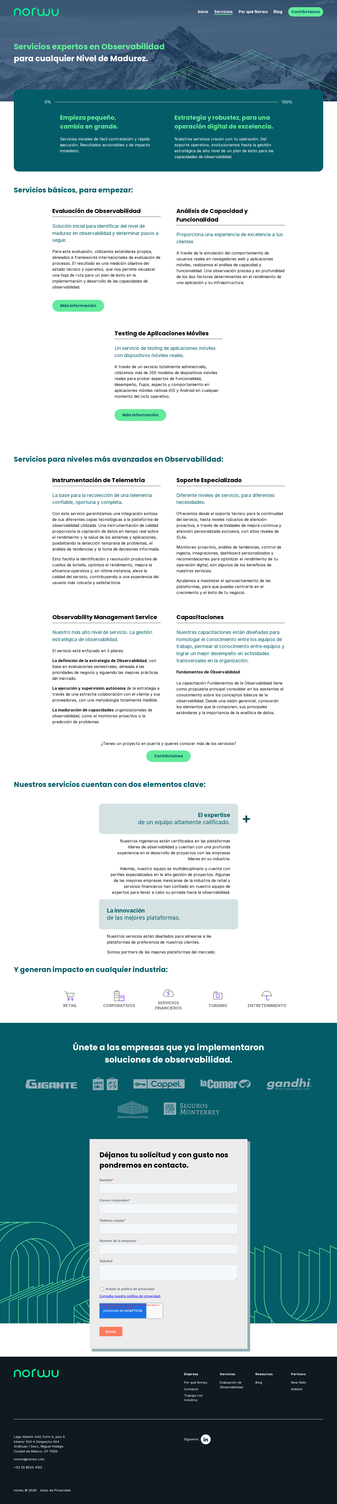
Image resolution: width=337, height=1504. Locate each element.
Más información (78, 305)
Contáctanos (305, 12)
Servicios (223, 11)
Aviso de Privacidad (55, 1490)
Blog (278, 11)
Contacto (191, 1389)
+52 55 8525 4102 (28, 1467)
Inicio (203, 11)
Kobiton (296, 1389)
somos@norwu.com (29, 1459)
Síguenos (192, 1439)
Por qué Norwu (253, 11)
